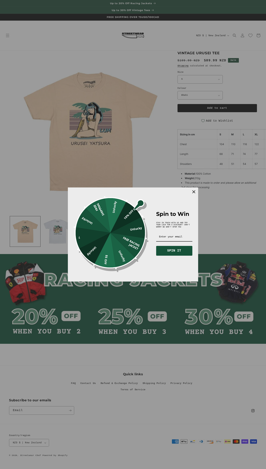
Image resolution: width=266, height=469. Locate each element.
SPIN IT (174, 250)
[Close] (193, 191)
